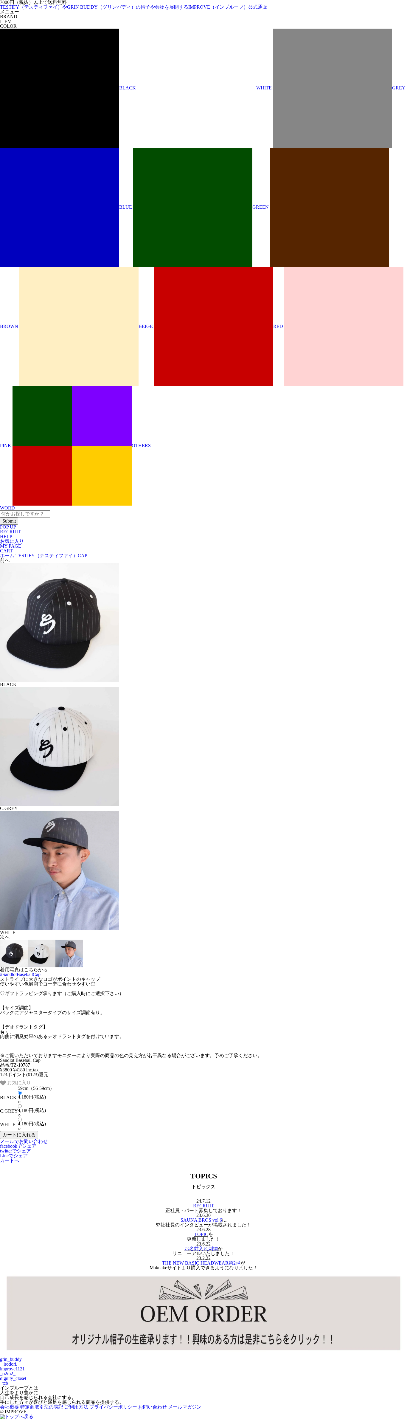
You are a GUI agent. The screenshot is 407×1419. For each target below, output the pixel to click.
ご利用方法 (76, 1406)
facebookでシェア (18, 1146)
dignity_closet (13, 1378)
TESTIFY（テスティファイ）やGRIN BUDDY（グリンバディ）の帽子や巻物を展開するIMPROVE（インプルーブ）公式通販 (133, 7)
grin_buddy (11, 1359)
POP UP (8, 526)
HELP (6, 536)
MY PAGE (10, 546)
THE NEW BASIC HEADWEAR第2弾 (201, 1262)
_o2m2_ (7, 1373)
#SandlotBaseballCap (20, 974)
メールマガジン (184, 1406)
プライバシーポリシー (113, 1406)
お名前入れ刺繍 (201, 1248)
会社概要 (9, 1406)
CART (6, 550)
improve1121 (12, 1368)
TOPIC (201, 1234)
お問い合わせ (152, 1406)
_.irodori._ (10, 1364)
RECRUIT (10, 531)
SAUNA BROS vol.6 (201, 1220)
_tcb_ (5, 1383)
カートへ (9, 1160)
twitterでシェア (15, 1150)
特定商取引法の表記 (41, 1406)
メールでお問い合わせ (24, 1141)
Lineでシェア (14, 1155)
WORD (7, 507)
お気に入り (12, 541)
